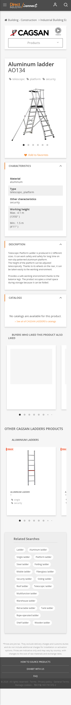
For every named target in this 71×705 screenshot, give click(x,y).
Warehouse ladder (26, 600)
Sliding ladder (45, 578)
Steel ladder (23, 564)
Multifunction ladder (27, 593)
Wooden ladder (42, 622)
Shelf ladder (23, 622)
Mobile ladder (24, 571)
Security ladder (24, 578)
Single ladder (23, 557)
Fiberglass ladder (45, 571)
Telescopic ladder (43, 586)
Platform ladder (44, 557)
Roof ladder (22, 586)
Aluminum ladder (38, 549)
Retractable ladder (26, 608)
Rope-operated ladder (28, 615)
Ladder (20, 549)
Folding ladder (42, 564)
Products (33, 43)
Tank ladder (47, 608)
